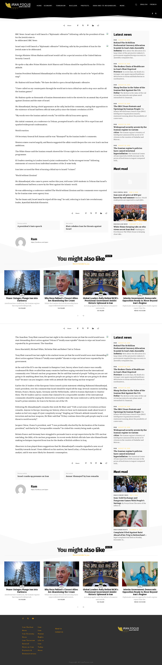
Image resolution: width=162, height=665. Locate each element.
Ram (34, 239)
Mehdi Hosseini (140, 310)
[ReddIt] (98, 25)
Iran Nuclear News (121, 224)
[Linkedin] (93, 25)
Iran (115, 40)
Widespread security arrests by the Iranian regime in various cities (130, 130)
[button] (136, 5)
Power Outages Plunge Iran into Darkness (22, 299)
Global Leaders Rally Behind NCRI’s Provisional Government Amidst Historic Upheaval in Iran (100, 300)
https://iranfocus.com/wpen (39, 242)
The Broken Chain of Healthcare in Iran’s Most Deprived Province (129, 69)
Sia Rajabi (22, 308)
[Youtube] (33, 618)
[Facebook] (152, 13)
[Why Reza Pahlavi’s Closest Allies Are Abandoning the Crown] (61, 282)
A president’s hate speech (30, 226)
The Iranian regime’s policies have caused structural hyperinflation (128, 151)
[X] (156, 13)
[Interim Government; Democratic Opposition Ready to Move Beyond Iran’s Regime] (140, 282)
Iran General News (121, 192)
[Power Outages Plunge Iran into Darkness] (22, 282)
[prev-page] (78, 315)
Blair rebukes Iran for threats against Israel (83, 227)
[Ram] (22, 242)
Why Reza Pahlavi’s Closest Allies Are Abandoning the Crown (61, 299)
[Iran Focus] (18, 5)
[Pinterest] (88, 25)
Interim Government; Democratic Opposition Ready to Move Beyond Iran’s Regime (139, 300)
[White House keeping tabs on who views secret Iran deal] (130, 213)
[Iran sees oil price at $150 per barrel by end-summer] (130, 181)
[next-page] (83, 315)
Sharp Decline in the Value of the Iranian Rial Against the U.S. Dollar (129, 90)
